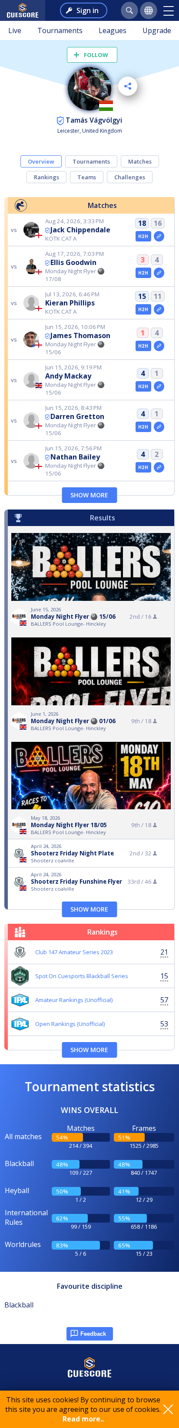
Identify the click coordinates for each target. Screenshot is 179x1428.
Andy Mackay (68, 376)
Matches (140, 161)
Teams (86, 177)
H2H (143, 236)
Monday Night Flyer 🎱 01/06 (73, 721)
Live (14, 30)
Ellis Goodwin (73, 262)
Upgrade (157, 30)
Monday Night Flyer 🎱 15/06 (73, 616)
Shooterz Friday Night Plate (72, 853)
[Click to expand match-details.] (159, 236)
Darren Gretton (77, 416)
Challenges (129, 177)
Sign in (87, 10)
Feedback (93, 1334)
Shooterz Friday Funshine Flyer (76, 881)
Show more (89, 495)
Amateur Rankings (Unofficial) (74, 1000)
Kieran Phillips (70, 303)
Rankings (46, 177)
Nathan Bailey (75, 457)
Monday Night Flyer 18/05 (69, 825)
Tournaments (60, 30)
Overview (41, 161)
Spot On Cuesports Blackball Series (81, 976)
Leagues (112, 30)
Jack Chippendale (80, 230)
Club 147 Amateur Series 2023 (74, 952)
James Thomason (80, 335)
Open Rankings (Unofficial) (70, 1024)
